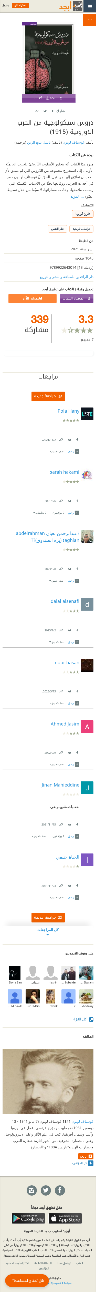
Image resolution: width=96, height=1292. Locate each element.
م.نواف (35, 982)
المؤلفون (44, 1268)
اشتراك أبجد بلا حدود (17, 1263)
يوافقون (58, 512)
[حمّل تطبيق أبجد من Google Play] (28, 1218)
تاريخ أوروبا (83, 214)
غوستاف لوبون (73, 142)
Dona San (15, 982)
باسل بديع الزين (38, 142)
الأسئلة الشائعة (43, 1263)
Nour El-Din (33, 1006)
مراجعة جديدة (45, 396)
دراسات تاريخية (81, 229)
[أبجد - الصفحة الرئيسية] (64, 6)
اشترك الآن (32, 298)
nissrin (53, 982)
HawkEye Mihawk (15, 1006)
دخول (5, 5)
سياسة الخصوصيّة (61, 1283)
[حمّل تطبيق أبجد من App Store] (65, 1218)
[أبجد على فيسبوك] (59, 1190)
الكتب (79, 1263)
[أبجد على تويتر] (45, 1190)
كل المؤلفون (79, 1163)
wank (54, 1006)
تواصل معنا (64, 1263)
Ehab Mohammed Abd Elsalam (86, 982)
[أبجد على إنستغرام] (31, 1190)
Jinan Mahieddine (60, 785)
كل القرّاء (80, 1019)
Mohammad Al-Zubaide (68, 982)
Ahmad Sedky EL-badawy (86, 1006)
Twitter (45, 110)
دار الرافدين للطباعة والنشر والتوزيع (66, 276)
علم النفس (57, 229)
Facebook (52, 110)
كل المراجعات (48, 929)
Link (60, 438)
